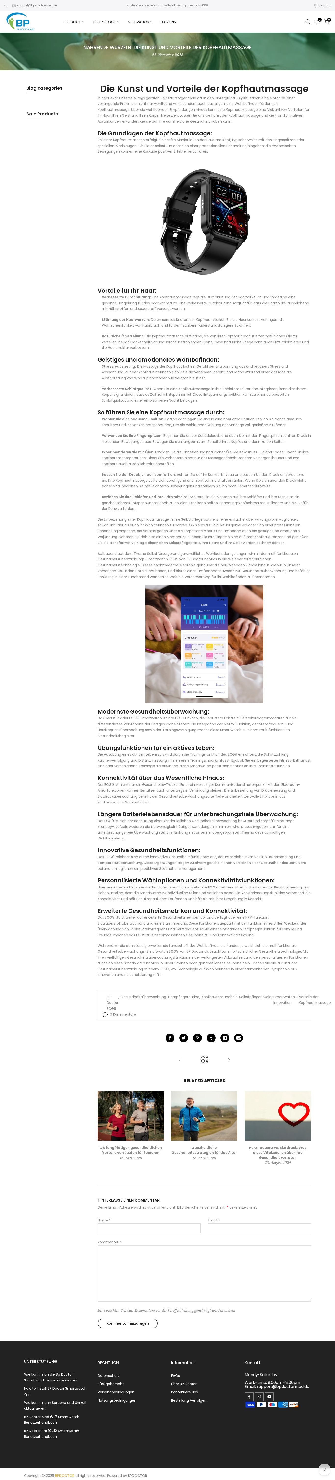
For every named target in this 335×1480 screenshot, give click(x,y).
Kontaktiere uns (184, 1392)
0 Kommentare (123, 1014)
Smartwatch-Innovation (285, 999)
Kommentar (109, 1242)
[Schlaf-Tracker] (204, 644)
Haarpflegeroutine (183, 996)
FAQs (175, 1375)
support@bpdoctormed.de (37, 5)
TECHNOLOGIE (104, 21)
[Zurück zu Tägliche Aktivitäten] (204, 1060)
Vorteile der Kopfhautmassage (315, 999)
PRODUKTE (72, 21)
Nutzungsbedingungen (117, 1400)
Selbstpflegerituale (255, 996)
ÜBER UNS (168, 21)
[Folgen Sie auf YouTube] (269, 1396)
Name (104, 1220)
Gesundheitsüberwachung (143, 996)
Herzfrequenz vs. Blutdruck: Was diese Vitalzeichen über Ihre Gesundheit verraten (278, 1152)
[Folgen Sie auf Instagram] (259, 1396)
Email (214, 1220)
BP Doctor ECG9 (112, 1002)
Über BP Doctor (184, 1383)
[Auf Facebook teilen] (170, 1038)
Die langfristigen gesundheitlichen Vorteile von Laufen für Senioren (131, 1150)
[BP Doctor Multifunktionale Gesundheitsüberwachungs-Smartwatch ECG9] (204, 221)
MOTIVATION (138, 21)
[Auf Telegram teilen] (224, 1038)
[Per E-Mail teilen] (238, 1038)
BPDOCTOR (137, 1475)
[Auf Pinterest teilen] (197, 1038)
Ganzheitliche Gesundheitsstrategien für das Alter (204, 1150)
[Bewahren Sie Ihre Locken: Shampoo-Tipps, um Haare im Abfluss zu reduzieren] (180, 1060)
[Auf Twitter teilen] (183, 1038)
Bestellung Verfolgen (188, 1400)
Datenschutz (109, 1375)
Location (324, 5)
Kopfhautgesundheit (219, 996)
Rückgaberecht (111, 1383)
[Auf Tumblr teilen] (211, 1038)
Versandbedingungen (116, 1392)
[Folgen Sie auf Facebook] (249, 1396)
